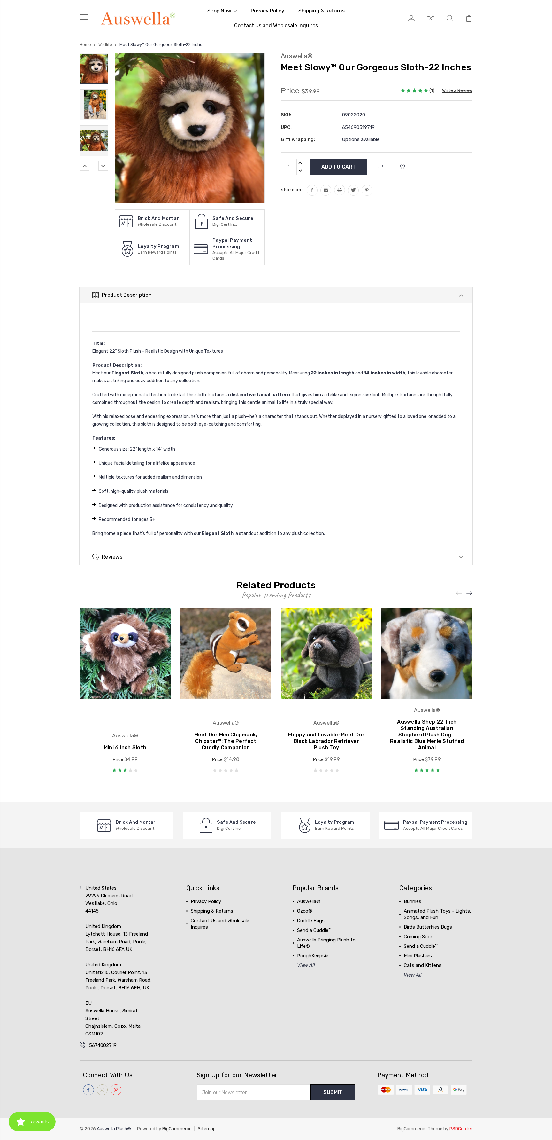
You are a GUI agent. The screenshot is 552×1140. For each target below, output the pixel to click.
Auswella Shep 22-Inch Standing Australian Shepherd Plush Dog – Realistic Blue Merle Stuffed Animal (427, 735)
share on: (292, 190)
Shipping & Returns (321, 11)
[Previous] (84, 166)
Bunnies (412, 901)
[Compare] (430, 22)
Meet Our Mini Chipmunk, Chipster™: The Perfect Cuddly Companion (225, 741)
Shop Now (219, 11)
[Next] (103, 166)
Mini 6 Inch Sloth (125, 747)
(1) (431, 90)
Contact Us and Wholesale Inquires (276, 25)
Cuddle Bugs (311, 921)
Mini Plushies (418, 956)
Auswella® (308, 901)
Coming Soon (418, 937)
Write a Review (457, 90)
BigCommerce (177, 1129)
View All (306, 965)
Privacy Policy (267, 11)
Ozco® (304, 911)
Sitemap (207, 1129)
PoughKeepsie (312, 956)
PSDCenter (460, 1129)
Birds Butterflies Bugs (428, 927)
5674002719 (103, 1045)
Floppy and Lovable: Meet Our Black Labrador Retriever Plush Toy (326, 741)
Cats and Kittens (422, 965)
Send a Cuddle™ (314, 930)
